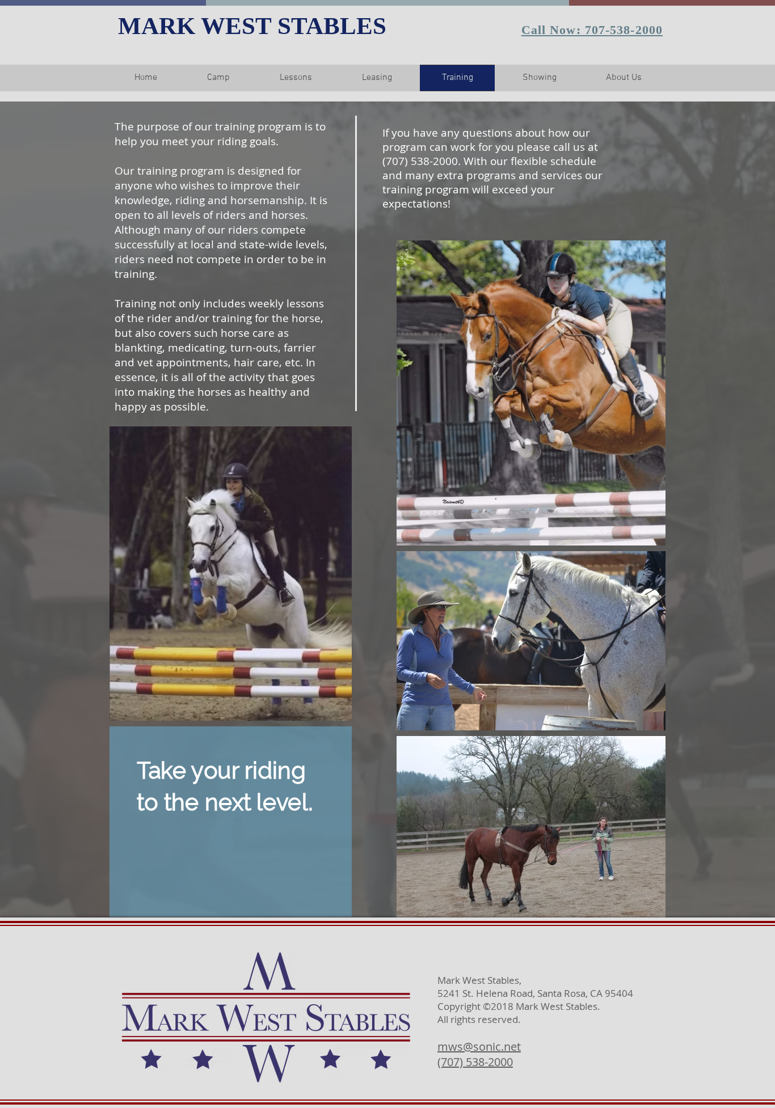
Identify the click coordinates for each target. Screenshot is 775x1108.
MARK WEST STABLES (252, 25)
